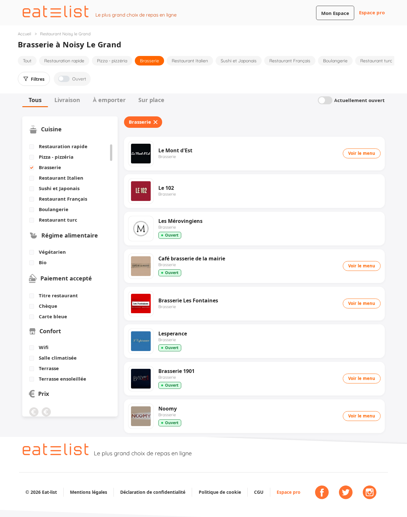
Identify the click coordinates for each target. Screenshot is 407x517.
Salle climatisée (58, 358)
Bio (42, 262)
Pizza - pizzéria (112, 61)
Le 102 (166, 188)
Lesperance (172, 333)
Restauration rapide (64, 61)
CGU (259, 492)
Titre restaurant (58, 296)
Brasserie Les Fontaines (188, 300)
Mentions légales (88, 492)
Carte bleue (53, 317)
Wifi (43, 347)
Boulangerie (335, 61)
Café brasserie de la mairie (191, 258)
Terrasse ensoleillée (62, 379)
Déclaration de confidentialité (152, 492)
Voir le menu (361, 153)
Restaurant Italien (190, 61)
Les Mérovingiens (180, 221)
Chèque (48, 306)
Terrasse (49, 368)
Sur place (151, 100)
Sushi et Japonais (239, 61)
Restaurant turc (376, 61)
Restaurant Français (289, 61)
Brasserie (149, 61)
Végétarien (52, 252)
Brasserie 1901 (176, 371)
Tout (27, 61)
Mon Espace (335, 13)
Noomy (167, 408)
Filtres (38, 79)
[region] (67, 183)
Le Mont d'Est (175, 150)
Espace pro (372, 13)
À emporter (109, 100)
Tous (35, 100)
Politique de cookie (220, 492)
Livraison (67, 100)
